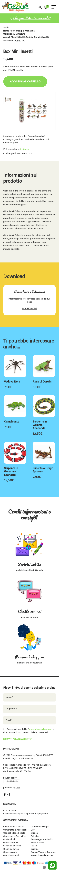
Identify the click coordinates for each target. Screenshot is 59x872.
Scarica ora (29, 309)
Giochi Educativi (11, 855)
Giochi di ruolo (10, 852)
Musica (34, 833)
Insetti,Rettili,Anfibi (22, 37)
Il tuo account (10, 811)
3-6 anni (24, 149)
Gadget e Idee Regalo (14, 833)
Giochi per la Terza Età (14, 836)
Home (6, 31)
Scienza (35, 849)
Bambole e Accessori (13, 827)
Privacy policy (9, 778)
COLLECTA (18, 41)
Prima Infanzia (37, 843)
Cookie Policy (13, 781)
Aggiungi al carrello (25, 81)
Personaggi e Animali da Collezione (43, 839)
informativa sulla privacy (40, 729)
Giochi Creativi (10, 843)
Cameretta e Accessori (15, 830)
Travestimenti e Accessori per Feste (43, 855)
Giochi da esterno (12, 846)
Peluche (35, 836)
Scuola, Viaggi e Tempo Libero (43, 852)
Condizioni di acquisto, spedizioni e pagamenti (26, 814)
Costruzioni (9, 839)
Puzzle (34, 846)
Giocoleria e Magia (40, 827)
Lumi (18, 788)
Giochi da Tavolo (11, 849)
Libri (33, 830)
